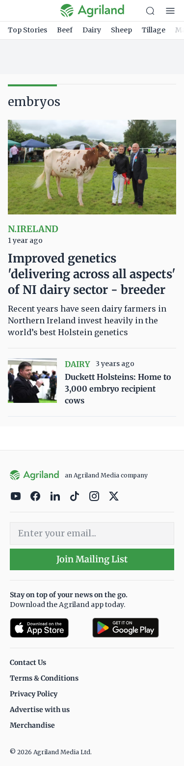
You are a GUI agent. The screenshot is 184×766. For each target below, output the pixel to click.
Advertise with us (40, 709)
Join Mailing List (92, 559)
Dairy (91, 30)
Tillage (153, 30)
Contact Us (28, 662)
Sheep (121, 30)
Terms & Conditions (44, 678)
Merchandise (32, 725)
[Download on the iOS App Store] (47, 628)
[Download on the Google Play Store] (133, 628)
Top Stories (27, 30)
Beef (65, 30)
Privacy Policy (33, 693)
